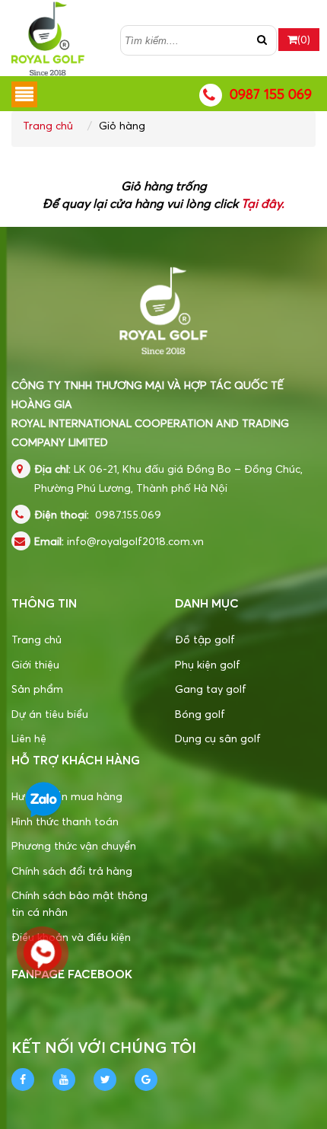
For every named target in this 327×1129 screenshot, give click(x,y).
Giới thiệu (35, 664)
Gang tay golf (210, 688)
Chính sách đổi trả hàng (71, 870)
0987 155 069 (271, 94)
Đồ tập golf (205, 639)
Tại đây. (262, 203)
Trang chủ (48, 125)
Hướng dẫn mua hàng (66, 795)
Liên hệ (28, 738)
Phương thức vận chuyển (73, 845)
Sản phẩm (37, 688)
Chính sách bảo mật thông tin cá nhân (79, 903)
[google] (146, 1079)
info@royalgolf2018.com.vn (135, 540)
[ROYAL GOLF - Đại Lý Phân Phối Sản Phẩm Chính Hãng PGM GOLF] (48, 36)
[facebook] (22, 1079)
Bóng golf (200, 713)
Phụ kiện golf (207, 664)
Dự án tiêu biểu (49, 713)
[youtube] (63, 1079)
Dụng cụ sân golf (218, 738)
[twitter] (105, 1079)
